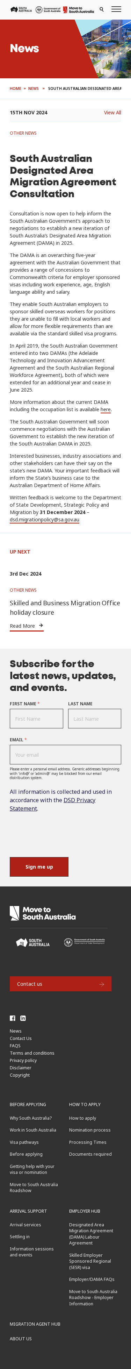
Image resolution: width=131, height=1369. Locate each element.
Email (18, 739)
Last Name (80, 703)
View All (112, 112)
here (106, 409)
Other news (23, 133)
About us (21, 1339)
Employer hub (84, 1211)
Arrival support (28, 1211)
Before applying (28, 1104)
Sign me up (39, 866)
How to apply (85, 1104)
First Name (25, 703)
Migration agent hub (35, 1324)
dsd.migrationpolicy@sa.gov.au (44, 519)
